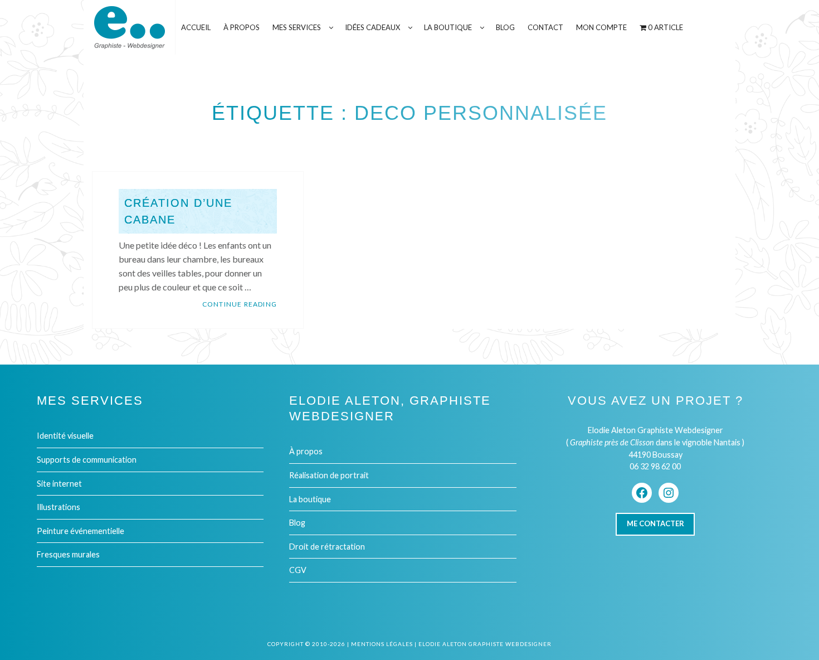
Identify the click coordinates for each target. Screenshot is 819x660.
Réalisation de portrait (329, 475)
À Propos (241, 27)
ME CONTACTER (655, 523)
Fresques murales (68, 554)
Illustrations (58, 507)
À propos (306, 451)
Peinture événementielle (80, 531)
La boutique (310, 499)
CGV (297, 570)
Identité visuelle (65, 435)
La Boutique (448, 27)
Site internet (59, 483)
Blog (505, 27)
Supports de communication (86, 459)
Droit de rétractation (327, 546)
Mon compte (601, 27)
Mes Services (296, 27)
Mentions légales (382, 643)
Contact (545, 27)
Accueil (196, 27)
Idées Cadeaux (372, 27)
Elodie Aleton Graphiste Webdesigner (485, 643)
